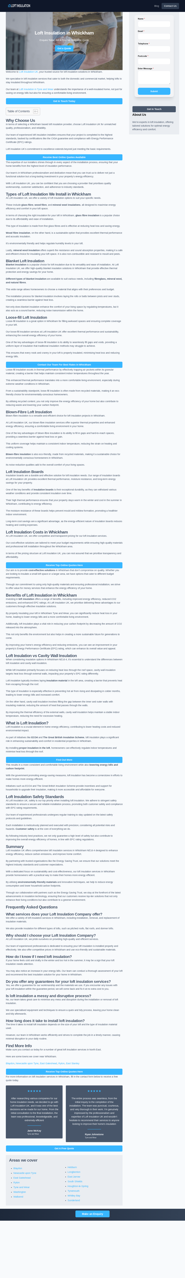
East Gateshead (48, 1063)
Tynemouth (73, 1191)
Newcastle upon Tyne (27, 1063)
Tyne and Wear (21, 1187)
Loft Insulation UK (28, 71)
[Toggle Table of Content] (34, 111)
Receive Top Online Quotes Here (64, 565)
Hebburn (72, 1167)
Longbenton (74, 1172)
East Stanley (72, 1063)
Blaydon (10, 1063)
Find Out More (64, 759)
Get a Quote (64, 48)
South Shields (75, 1181)
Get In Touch (154, 109)
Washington (19, 1192)
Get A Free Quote (64, 1148)
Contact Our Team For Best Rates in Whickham (64, 364)
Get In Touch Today (64, 101)
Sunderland (74, 1200)
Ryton (61, 1063)
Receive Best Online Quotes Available (64, 157)
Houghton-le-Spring (78, 1186)
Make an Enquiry (92, 1213)
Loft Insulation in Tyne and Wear (36, 89)
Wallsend (18, 1196)
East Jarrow (74, 1176)
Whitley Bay (74, 1195)
